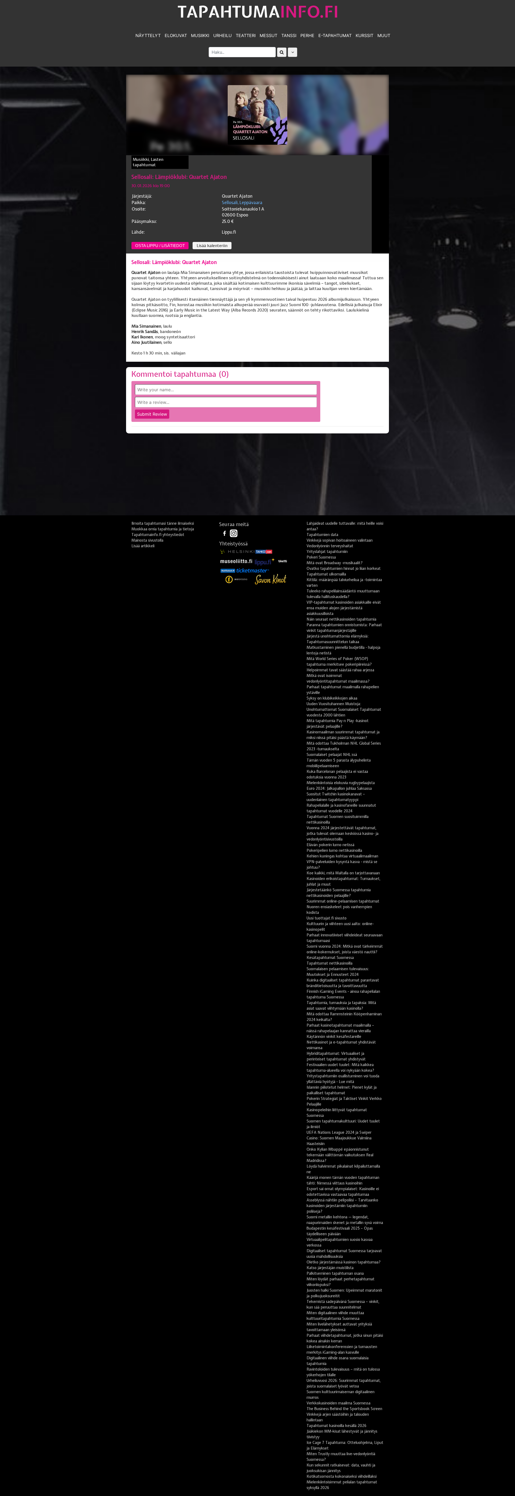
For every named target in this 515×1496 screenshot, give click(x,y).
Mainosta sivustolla (147, 540)
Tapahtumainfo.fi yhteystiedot (157, 534)
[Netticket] (227, 570)
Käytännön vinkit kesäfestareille (334, 1036)
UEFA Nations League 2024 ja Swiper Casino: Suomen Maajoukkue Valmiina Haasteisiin (339, 1138)
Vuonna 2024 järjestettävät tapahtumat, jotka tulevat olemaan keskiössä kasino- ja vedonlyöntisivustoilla (342, 833)
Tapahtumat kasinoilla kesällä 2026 (336, 1425)
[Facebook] (225, 533)
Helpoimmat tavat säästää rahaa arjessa (340, 670)
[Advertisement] (257, 476)
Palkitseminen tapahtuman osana (335, 1273)
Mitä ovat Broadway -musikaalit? (335, 562)
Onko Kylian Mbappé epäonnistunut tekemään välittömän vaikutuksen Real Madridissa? (340, 1155)
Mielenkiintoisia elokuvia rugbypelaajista (341, 782)
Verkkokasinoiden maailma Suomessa (338, 1403)
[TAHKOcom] (263, 551)
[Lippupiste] (265, 560)
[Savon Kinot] (270, 579)
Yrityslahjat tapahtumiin (327, 551)
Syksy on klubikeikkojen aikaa (332, 698)
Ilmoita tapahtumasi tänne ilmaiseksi (162, 523)
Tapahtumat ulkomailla (326, 574)
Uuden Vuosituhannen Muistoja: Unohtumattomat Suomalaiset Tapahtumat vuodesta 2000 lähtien (344, 709)
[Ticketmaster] (252, 570)
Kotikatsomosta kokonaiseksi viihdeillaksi (342, 1476)
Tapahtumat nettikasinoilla (329, 963)
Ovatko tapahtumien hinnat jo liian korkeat (344, 568)
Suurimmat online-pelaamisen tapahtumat (343, 901)
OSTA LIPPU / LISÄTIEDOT (160, 245)
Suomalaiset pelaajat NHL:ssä (332, 754)
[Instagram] (234, 533)
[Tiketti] (283, 560)
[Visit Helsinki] (237, 551)
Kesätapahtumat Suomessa (330, 957)
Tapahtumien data (322, 534)
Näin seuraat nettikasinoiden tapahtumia (341, 619)
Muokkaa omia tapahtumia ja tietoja (162, 529)
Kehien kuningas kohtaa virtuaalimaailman (342, 856)
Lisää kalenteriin (212, 245)
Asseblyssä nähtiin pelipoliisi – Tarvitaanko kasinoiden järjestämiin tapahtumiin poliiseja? (342, 1206)
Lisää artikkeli (142, 546)
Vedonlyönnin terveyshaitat (330, 546)
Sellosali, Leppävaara (242, 202)
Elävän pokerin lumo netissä (330, 844)
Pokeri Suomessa (321, 557)
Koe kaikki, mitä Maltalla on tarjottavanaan (343, 873)
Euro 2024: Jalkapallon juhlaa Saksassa (339, 788)
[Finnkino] (236, 579)
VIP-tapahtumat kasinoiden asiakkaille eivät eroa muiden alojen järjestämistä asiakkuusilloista (344, 608)
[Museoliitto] (236, 560)
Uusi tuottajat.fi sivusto (327, 918)
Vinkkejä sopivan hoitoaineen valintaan (340, 540)
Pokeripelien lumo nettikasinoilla (334, 850)
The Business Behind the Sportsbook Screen (344, 1408)
